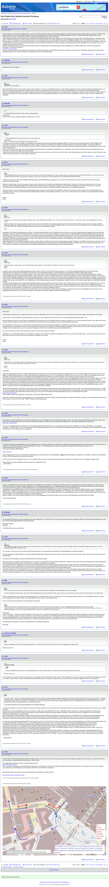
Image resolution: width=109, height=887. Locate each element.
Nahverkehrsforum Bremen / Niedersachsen (19, 13)
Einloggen (88, 1)
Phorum (46, 884)
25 (46, 23)
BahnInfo (68, 884)
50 (48, 23)
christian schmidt (10, 633)
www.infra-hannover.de (9, 49)
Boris (6, 162)
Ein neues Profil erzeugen (101, 1)
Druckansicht (55, 870)
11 (102, 23)
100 (51, 23)
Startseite (3, 13)
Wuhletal (7, 60)
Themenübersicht (16, 23)
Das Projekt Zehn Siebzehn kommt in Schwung (14, 28)
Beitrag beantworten (89, 54)
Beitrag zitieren (101, 54)
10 (100, 23)
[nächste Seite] (104, 23)
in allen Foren (56, 23)
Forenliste (5, 23)
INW (5, 580)
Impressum (43, 882)
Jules (14, 19)
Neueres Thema (7, 866)
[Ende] (107, 23)
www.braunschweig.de (9, 393)
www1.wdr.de (7, 452)
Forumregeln (65, 882)
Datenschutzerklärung (54, 882)
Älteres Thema (19, 866)
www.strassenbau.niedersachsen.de (13, 775)
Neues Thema (28, 23)
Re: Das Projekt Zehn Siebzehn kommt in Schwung (15, 62)
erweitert (105, 18)
